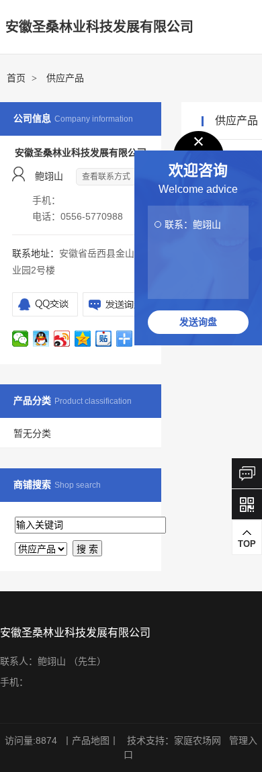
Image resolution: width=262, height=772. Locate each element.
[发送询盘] (115, 304)
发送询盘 (198, 321)
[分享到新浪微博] (62, 339)
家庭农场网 (197, 740)
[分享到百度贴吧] (103, 339)
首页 (16, 78)
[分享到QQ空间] (83, 339)
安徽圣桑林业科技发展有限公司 (99, 26)
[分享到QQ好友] (41, 339)
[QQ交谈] (45, 304)
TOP (247, 544)
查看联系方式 (106, 176)
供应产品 (65, 78)
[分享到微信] (20, 339)
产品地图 (91, 740)
